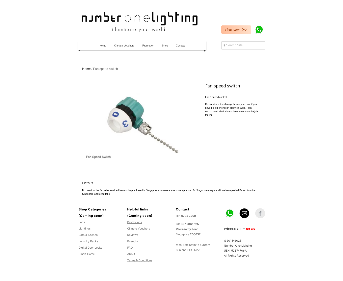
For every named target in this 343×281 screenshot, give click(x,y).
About (131, 254)
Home (86, 69)
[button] (165, 45)
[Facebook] (260, 213)
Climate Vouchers (138, 228)
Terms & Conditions (139, 260)
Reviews (132, 234)
